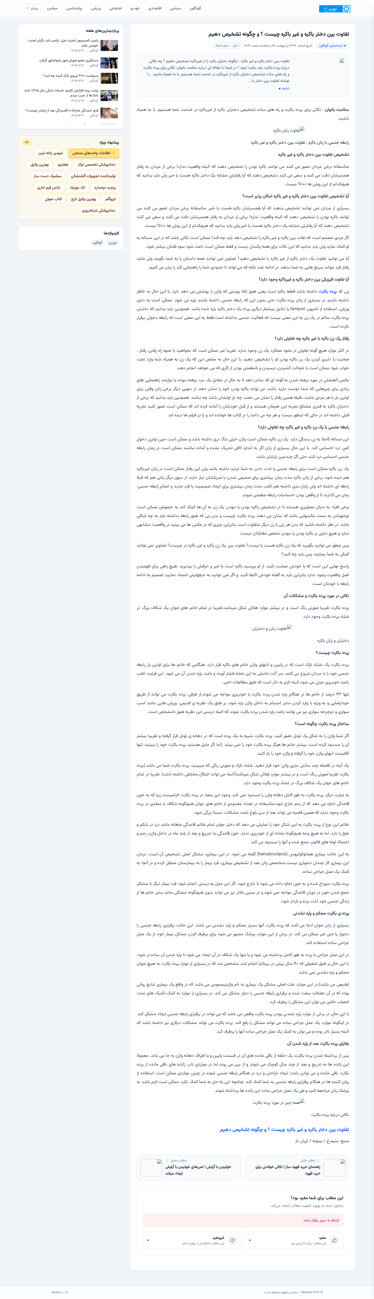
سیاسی (175, 8)
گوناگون (195, 8)
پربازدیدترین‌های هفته (102, 31)
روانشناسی (74, 8)
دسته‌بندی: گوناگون (331, 46)
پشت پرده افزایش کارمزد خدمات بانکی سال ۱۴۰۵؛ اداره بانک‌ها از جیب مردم (61, 93)
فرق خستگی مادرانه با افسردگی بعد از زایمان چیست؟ (62, 110)
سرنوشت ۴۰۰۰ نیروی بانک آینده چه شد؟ (70, 75)
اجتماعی (116, 8)
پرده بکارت (328, 291)
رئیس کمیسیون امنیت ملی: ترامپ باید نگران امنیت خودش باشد (63, 43)
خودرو (135, 8)
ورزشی (96, 8)
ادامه (283, 89)
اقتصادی (154, 8)
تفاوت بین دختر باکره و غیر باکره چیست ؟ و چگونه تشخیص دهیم (284, 1130)
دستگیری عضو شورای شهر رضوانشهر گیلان (68, 60)
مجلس (52, 8)
